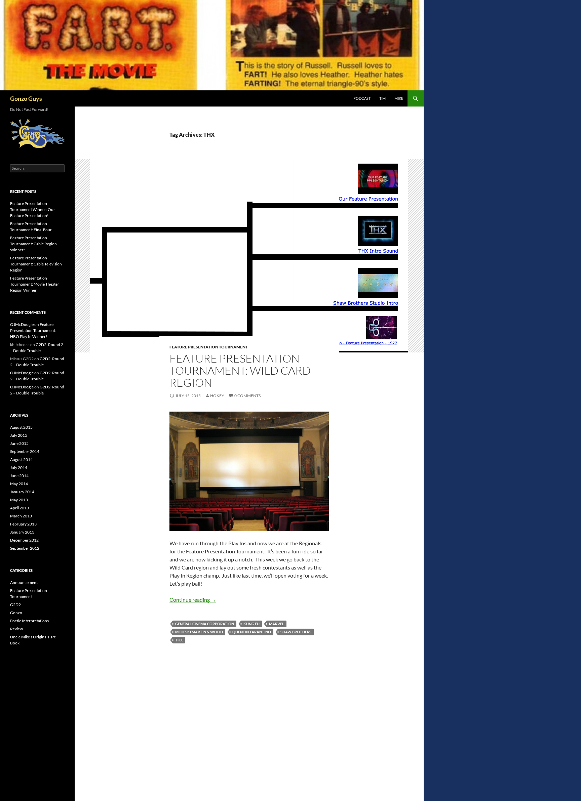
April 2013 (19, 507)
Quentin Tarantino (251, 632)
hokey (217, 395)
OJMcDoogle (22, 324)
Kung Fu (251, 624)
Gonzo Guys (26, 98)
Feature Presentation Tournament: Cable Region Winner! (33, 243)
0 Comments (247, 395)
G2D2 (15, 604)
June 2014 (19, 475)
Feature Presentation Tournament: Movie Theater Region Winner (34, 284)
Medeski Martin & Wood (199, 632)
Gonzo (16, 612)
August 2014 (21, 459)
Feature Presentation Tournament (208, 346)
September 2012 (24, 548)
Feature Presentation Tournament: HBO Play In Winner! (33, 330)
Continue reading (192, 599)
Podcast (362, 98)
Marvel (276, 624)
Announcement (24, 582)
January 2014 (22, 491)
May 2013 (19, 499)
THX (179, 640)
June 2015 (19, 443)
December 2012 (24, 540)
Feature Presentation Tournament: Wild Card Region (240, 370)
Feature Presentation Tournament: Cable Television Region (36, 263)
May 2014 (19, 483)
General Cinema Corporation (204, 624)
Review (16, 628)
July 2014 (18, 467)
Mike (398, 98)
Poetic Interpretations (29, 620)
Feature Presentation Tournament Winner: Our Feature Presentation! (32, 209)
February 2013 (23, 523)
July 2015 (18, 435)
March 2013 (21, 515)
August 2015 (21, 427)
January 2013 (22, 532)
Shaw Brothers (295, 632)
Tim (382, 98)
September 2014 (24, 451)
